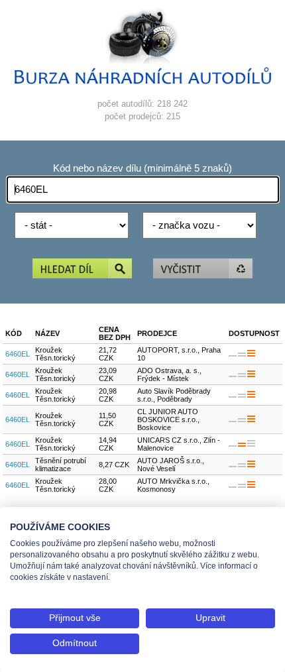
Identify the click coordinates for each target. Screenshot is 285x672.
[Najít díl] (82, 269)
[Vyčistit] (203, 269)
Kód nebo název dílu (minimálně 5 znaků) (142, 168)
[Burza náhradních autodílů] (143, 81)
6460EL (17, 354)
